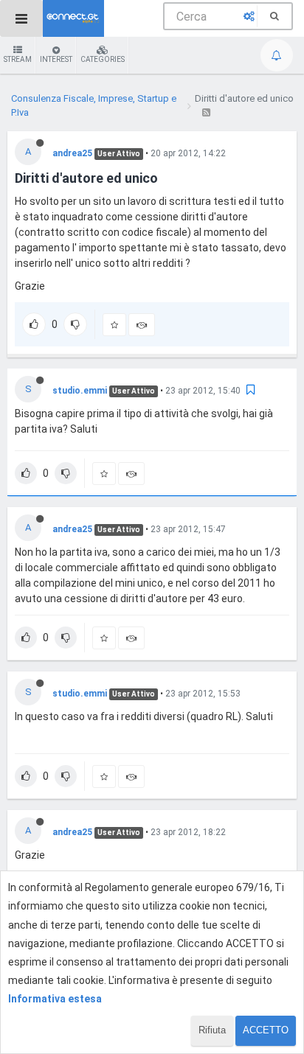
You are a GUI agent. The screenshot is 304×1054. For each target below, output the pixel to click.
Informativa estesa (55, 999)
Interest (56, 59)
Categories (102, 59)
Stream (18, 59)
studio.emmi (79, 390)
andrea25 (72, 153)
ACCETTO (266, 1030)
